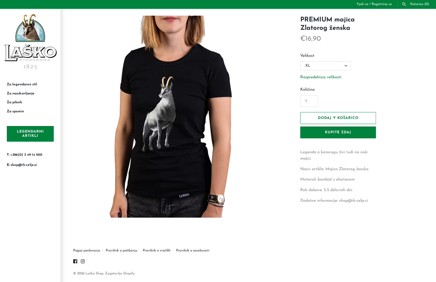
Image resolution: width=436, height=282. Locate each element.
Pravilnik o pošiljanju (121, 250)
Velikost (307, 56)
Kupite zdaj (338, 132)
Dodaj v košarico (338, 118)
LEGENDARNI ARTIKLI (30, 134)
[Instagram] (83, 262)
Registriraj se (382, 4)
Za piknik (14, 102)
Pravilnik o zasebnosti (192, 250)
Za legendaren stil (22, 84)
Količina (307, 90)
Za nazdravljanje (21, 93)
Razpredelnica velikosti (320, 77)
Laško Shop (94, 273)
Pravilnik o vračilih (157, 250)
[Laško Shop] (30, 42)
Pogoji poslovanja (86, 250)
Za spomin (15, 111)
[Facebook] (75, 262)
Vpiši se (362, 4)
